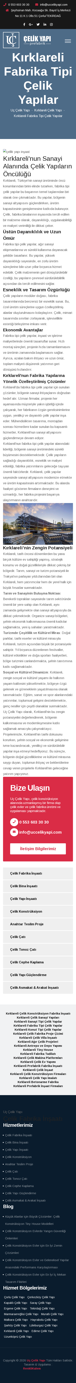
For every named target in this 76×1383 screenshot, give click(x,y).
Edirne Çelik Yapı (43, 1331)
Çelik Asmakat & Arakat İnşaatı (34, 987)
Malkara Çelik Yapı (16, 1319)
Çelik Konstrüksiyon (26, 911)
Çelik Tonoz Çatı (23, 949)
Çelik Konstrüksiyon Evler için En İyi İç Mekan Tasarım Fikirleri (35, 1278)
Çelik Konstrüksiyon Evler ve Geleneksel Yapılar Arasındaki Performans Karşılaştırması (37, 1263)
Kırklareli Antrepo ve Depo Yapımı (38, 1045)
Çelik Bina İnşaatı (23, 886)
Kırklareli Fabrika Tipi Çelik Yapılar (38, 1025)
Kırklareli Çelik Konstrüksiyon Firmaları (38, 1074)
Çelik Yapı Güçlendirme (28, 975)
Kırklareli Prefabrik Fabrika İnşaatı (38, 1066)
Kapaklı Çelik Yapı (15, 1302)
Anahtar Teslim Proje (27, 924)
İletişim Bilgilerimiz (38, 849)
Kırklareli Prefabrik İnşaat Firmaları (38, 1086)
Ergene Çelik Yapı (15, 1308)
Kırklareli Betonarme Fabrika (38, 1082)
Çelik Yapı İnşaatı (23, 899)
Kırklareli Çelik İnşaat (38, 1070)
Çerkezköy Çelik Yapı (41, 1297)
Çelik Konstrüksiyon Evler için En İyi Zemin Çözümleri (33, 1249)
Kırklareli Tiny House (38, 1049)
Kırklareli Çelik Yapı (48, 110)
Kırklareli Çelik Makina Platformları (38, 1057)
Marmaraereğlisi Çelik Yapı (21, 1314)
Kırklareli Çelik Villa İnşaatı (38, 1037)
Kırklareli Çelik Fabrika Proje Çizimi (38, 1033)
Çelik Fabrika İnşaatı (26, 873)
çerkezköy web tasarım (38, 1368)
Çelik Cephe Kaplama (27, 962)
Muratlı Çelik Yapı (52, 1314)
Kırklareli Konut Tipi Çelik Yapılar (38, 1029)
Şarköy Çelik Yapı (15, 1325)
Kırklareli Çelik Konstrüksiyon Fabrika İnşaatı (38, 1013)
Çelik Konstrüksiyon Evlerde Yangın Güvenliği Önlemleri (35, 1234)
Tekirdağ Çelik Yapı (42, 1308)
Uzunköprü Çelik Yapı (18, 1336)
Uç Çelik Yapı (20, 110)
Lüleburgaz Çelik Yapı (43, 1325)
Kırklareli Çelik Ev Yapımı (38, 1061)
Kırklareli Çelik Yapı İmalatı (38, 1078)
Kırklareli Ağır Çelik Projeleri (38, 1041)
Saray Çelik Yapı (40, 1302)
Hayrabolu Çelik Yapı (44, 1319)
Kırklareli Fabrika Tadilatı (38, 1053)
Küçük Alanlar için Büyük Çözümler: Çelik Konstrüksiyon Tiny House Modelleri (32, 1220)
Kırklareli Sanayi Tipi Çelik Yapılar (38, 1021)
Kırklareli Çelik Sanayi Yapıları (38, 1017)
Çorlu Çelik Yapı (14, 1297)
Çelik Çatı (17, 937)
